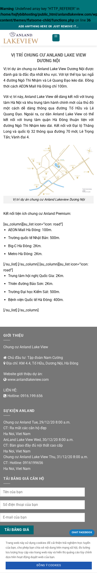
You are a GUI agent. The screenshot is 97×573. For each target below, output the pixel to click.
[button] (56, 37)
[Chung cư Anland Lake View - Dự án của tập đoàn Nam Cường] (25, 38)
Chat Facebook (82, 532)
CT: (6, 428)
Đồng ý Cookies (49, 565)
